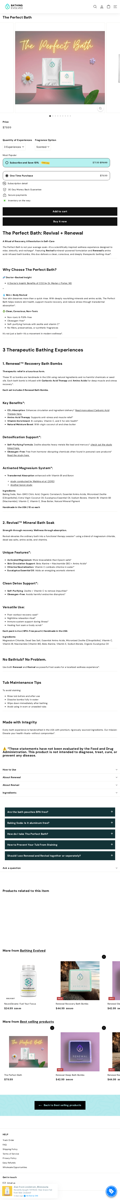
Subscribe (84, 626)
